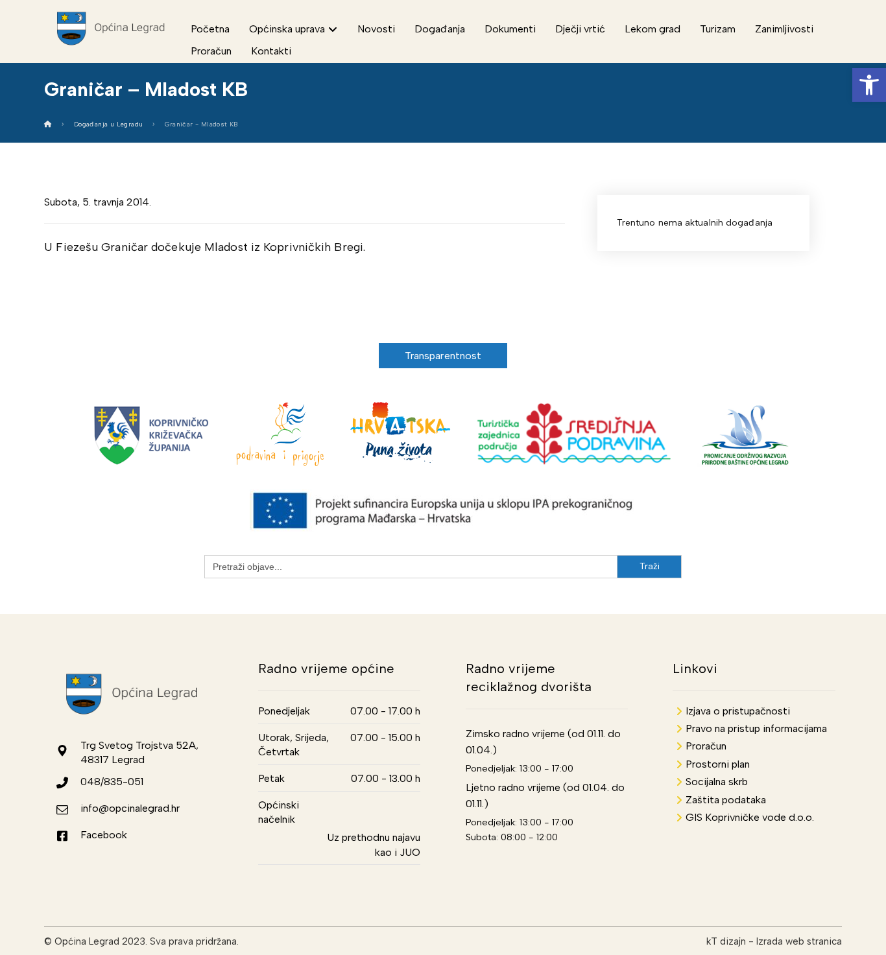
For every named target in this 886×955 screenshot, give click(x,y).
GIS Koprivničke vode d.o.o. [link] (750, 817)
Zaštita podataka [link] (726, 800)
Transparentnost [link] (443, 355)
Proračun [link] (706, 746)
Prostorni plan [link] (718, 764)
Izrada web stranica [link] (799, 941)
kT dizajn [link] (726, 941)
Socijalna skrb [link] (717, 781)
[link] (869, 85)
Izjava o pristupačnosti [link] (738, 711)
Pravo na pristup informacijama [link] (756, 728)
